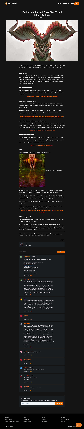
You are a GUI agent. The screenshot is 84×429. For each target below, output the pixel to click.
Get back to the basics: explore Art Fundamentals (42, 130)
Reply (31, 275)
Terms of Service (8, 419)
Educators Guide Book (65, 419)
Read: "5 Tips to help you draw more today (42, 145)
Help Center (63, 417)
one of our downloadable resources (31, 235)
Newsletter (63, 421)
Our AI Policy (44, 421)
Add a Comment (61, 251)
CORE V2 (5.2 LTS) (27, 421)
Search (59, 3)
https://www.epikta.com (29, 265)
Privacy (43, 417)
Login (72, 3)
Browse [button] (64, 3)
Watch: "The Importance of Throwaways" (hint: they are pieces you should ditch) (42, 116)
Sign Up (76, 3)
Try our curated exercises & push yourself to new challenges (42, 96)
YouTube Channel (27, 419)
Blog (69, 3)
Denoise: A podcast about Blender (12, 421)
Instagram (7, 417)
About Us (25, 417)
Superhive (44, 419)
